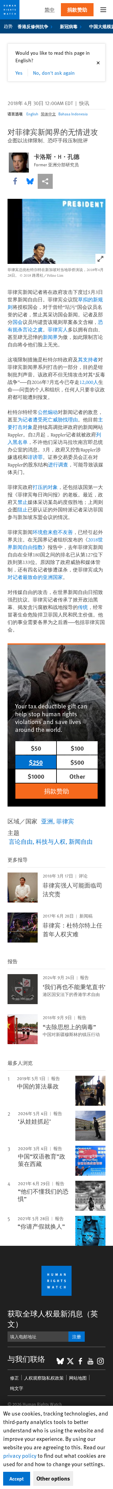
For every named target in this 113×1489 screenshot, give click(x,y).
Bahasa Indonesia (73, 113)
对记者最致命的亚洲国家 (35, 577)
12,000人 (88, 382)
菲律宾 (65, 821)
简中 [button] (50, 9)
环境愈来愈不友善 (53, 532)
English (32, 113)
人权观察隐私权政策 (44, 1378)
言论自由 (21, 841)
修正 (14, 1378)
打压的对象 (45, 487)
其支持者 (88, 359)
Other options (53, 1478)
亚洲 (47, 821)
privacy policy (19, 1455)
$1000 (36, 776)
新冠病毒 (69, 26)
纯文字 (16, 1388)
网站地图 (78, 1378)
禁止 (23, 502)
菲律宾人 (58, 329)
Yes (19, 72)
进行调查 (58, 464)
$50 (36, 747)
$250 (36, 762)
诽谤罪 (35, 457)
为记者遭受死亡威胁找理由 (48, 419)
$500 (77, 762)
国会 (18, 322)
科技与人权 (51, 841)
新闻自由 (81, 841)
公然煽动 (48, 412)
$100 (77, 747)
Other (77, 776)
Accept (16, 1478)
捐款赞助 (77, 9)
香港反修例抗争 (33, 26)
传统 (83, 607)
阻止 (23, 509)
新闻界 (50, 337)
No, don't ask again (54, 72)
